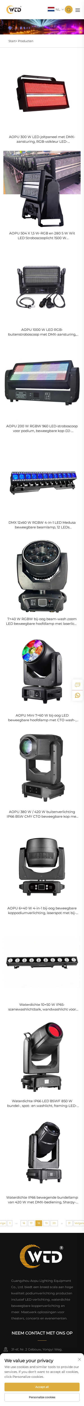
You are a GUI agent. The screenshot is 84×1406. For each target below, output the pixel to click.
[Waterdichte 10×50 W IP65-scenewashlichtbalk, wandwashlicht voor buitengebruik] (42, 960)
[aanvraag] (77, 684)
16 (24, 1223)
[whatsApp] (77, 695)
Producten (25, 41)
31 (69, 1223)
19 (46, 1223)
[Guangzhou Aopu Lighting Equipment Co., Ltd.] (14, 9)
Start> (13, 41)
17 (31, 1223)
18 (38, 1223)
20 (54, 1223)
